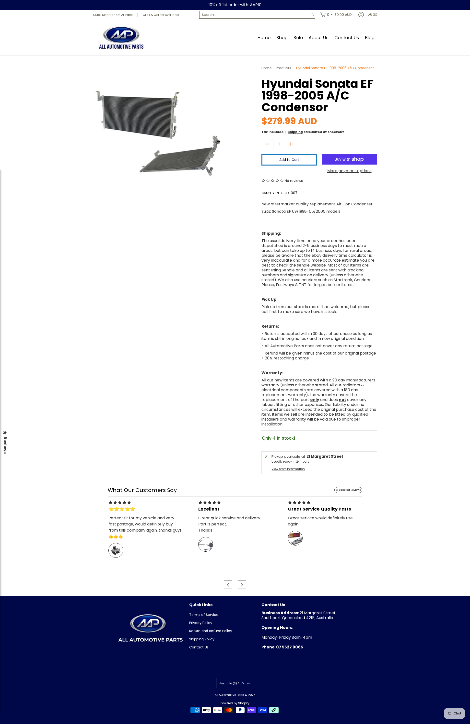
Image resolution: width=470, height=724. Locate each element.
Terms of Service (203, 614)
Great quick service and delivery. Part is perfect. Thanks (229, 524)
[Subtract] (267, 144)
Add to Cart (289, 159)
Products (283, 68)
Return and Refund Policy (210, 630)
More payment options (349, 170)
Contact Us (199, 647)
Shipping (295, 132)
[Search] (312, 14)
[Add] (291, 144)
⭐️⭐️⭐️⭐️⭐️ (121, 509)
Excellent (208, 509)
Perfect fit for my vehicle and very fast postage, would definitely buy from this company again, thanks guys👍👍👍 (145, 527)
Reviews (5, 445)
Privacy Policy (200, 622)
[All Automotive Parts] (121, 38)
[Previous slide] (228, 584)
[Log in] (361, 15)
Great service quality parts (319, 509)
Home (266, 68)
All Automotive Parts (229, 695)
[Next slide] (242, 584)
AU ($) (372, 14)
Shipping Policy (201, 639)
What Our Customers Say (142, 490)
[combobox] (255, 14)
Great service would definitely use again (320, 521)
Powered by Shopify (235, 703)
